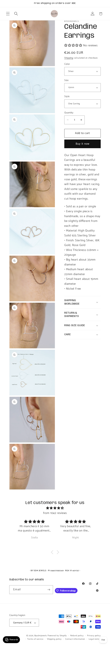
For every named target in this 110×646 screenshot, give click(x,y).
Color (67, 64)
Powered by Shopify (57, 635)
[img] (55, 508)
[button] (8, 14)
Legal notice (95, 639)
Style (67, 96)
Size (66, 80)
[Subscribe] (49, 589)
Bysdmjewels (40, 635)
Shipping (68, 58)
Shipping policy (54, 639)
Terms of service (35, 639)
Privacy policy (94, 635)
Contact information (75, 639)
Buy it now (83, 144)
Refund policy (77, 635)
